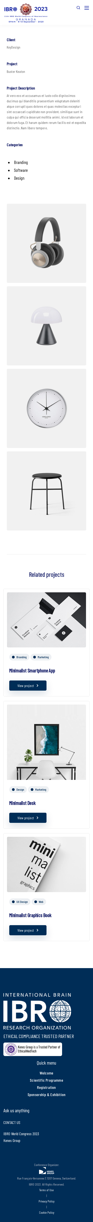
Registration (46, 1087)
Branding (21, 657)
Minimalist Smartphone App (32, 670)
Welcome (46, 1072)
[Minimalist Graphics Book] (46, 863)
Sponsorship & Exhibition (46, 1094)
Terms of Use (46, 1190)
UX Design (22, 902)
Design (20, 789)
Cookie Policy (46, 1212)
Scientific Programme (46, 1080)
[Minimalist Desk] (46, 759)
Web (41, 902)
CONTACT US (11, 1122)
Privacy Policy (46, 1201)
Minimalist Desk (22, 803)
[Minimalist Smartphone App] (46, 619)
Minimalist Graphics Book (30, 915)
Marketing (43, 657)
